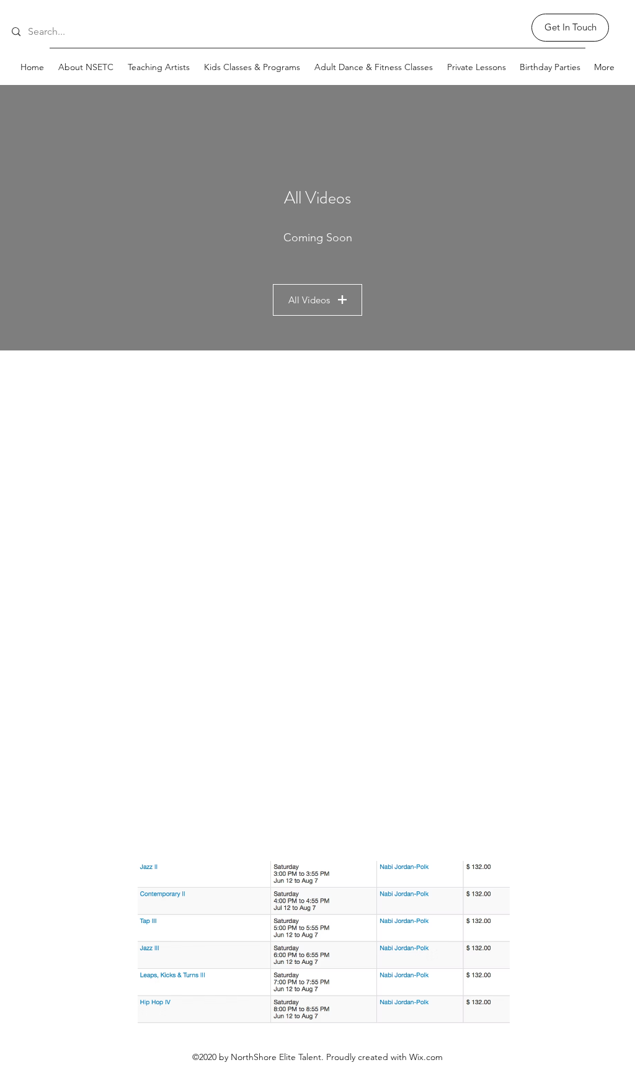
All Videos (309, 300)
